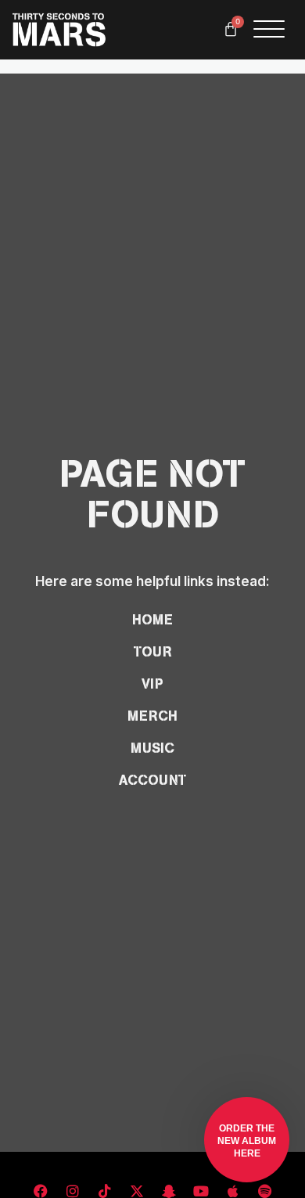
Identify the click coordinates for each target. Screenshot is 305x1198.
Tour (153, 652)
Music (152, 748)
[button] (246, 1139)
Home (152, 620)
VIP (152, 684)
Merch (152, 716)
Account (152, 780)
